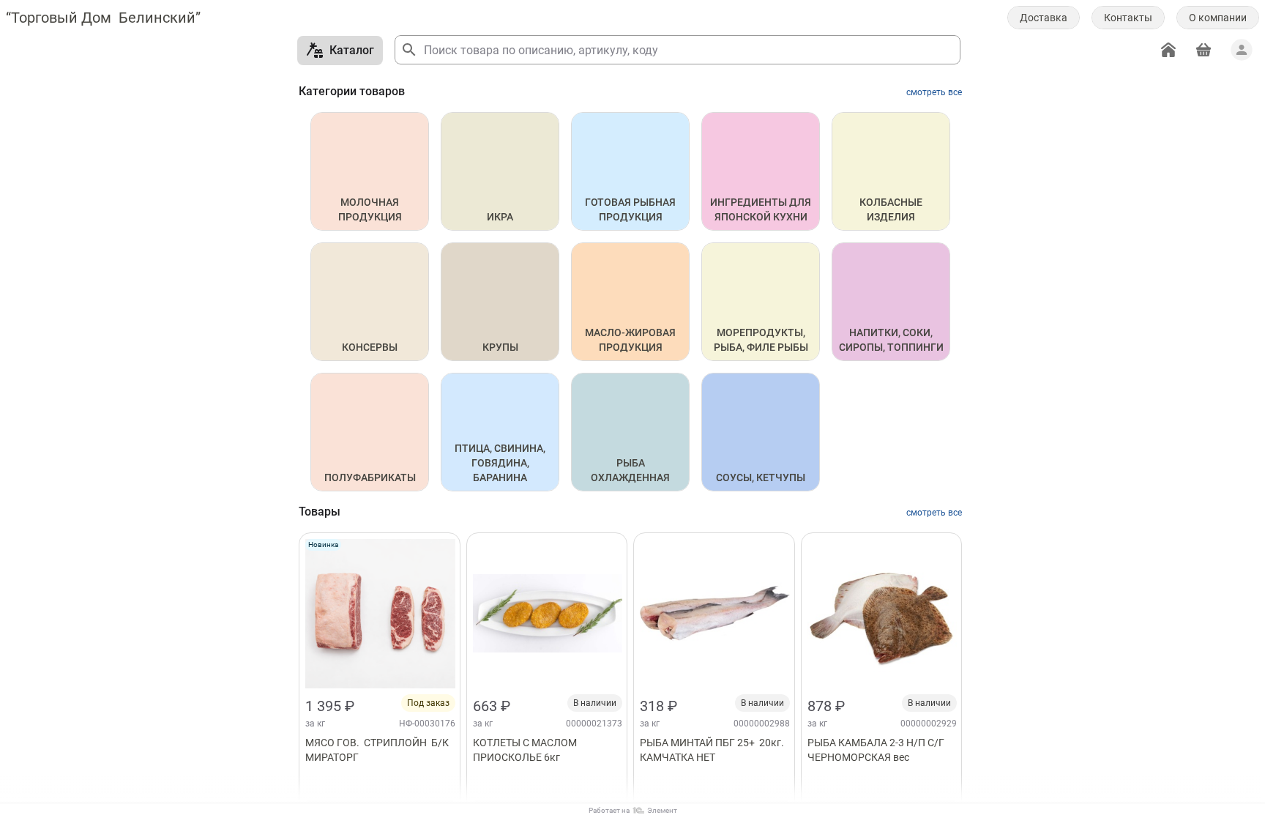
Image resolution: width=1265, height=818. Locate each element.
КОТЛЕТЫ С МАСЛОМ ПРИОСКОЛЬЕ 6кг (529, 750)
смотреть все (934, 92)
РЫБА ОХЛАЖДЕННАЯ (630, 470)
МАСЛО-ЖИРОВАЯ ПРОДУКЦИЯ (631, 340)
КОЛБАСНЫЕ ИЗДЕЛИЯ (892, 209)
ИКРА (500, 217)
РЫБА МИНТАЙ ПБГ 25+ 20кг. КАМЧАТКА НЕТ (713, 750)
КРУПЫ (500, 347)
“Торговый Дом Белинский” (103, 17)
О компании (1218, 17)
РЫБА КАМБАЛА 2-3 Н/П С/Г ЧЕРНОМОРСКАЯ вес (877, 750)
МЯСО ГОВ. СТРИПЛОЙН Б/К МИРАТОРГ (378, 750)
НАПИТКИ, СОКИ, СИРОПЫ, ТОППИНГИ (891, 340)
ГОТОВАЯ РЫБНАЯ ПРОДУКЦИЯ (631, 209)
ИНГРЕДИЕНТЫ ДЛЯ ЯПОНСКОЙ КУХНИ (761, 209)
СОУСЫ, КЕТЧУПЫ (760, 477)
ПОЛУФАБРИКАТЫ (370, 477)
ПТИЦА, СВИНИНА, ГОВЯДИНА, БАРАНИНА (501, 462)
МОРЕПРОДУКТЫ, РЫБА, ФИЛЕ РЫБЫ (761, 340)
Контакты (1128, 17)
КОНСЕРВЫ (370, 347)
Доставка (1043, 17)
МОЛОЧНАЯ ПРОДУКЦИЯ (370, 209)
